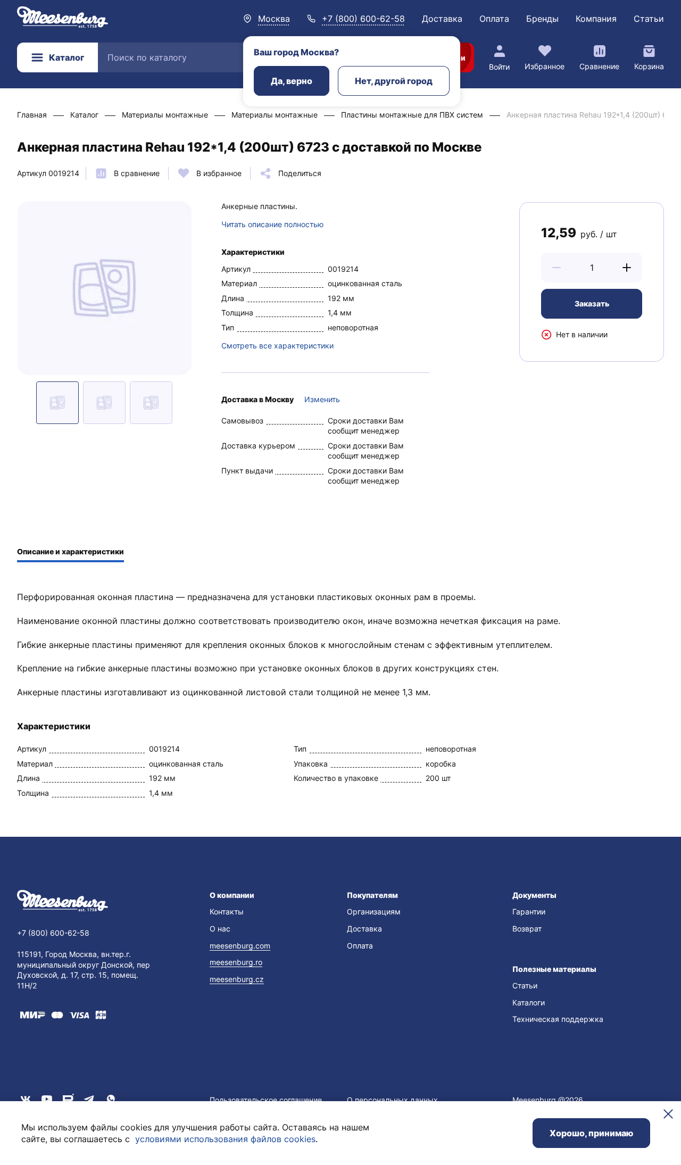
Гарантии (528, 911)
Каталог (66, 57)
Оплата (494, 18)
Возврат (527, 928)
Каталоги (528, 1002)
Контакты (227, 911)
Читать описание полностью (272, 224)
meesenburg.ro (236, 962)
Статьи (649, 18)
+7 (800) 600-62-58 (363, 18)
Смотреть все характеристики (277, 345)
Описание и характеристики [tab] (70, 551)
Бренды (542, 18)
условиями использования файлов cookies (225, 1139)
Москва (274, 18)
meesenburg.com (240, 945)
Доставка (442, 18)
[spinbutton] (591, 267)
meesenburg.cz (237, 979)
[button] (556, 267)
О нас (220, 928)
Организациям (374, 911)
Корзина (649, 66)
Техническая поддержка (557, 1018)
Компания (596, 18)
